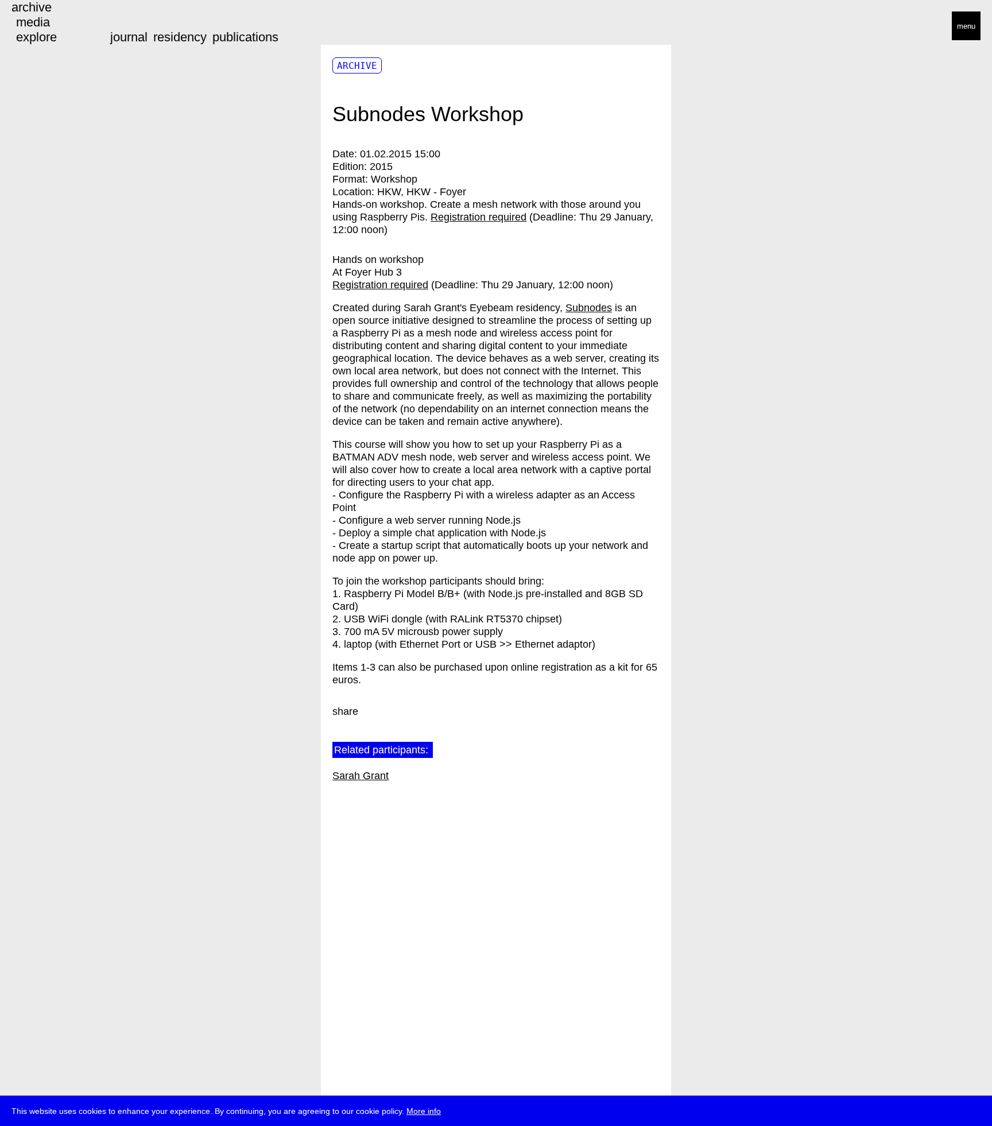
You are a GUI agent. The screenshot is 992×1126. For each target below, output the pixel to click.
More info (423, 1111)
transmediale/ (44, 26)
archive (31, 7)
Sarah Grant (360, 775)
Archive (357, 65)
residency (180, 37)
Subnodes (588, 308)
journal (129, 37)
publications (245, 37)
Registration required (478, 217)
